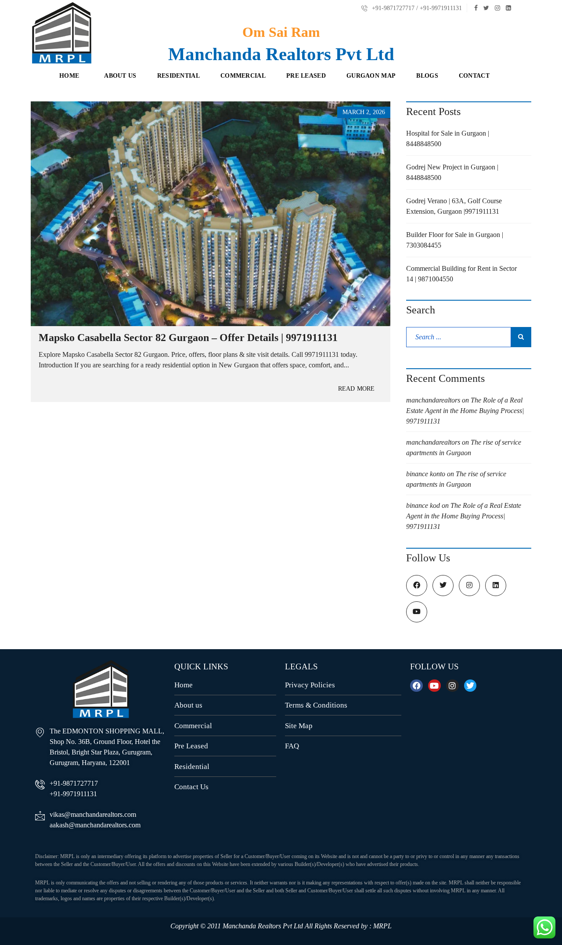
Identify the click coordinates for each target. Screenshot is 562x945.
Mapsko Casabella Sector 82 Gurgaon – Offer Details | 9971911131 (188, 337)
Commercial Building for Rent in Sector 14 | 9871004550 (461, 274)
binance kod (423, 505)
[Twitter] (470, 685)
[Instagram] (452, 685)
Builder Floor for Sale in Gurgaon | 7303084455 (454, 240)
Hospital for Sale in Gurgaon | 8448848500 (447, 138)
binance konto (425, 474)
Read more (356, 388)
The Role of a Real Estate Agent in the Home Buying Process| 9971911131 (465, 410)
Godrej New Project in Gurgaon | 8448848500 (452, 172)
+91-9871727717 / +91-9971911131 (416, 8)
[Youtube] (434, 685)
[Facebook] (416, 685)
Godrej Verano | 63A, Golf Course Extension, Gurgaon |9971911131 (454, 206)
